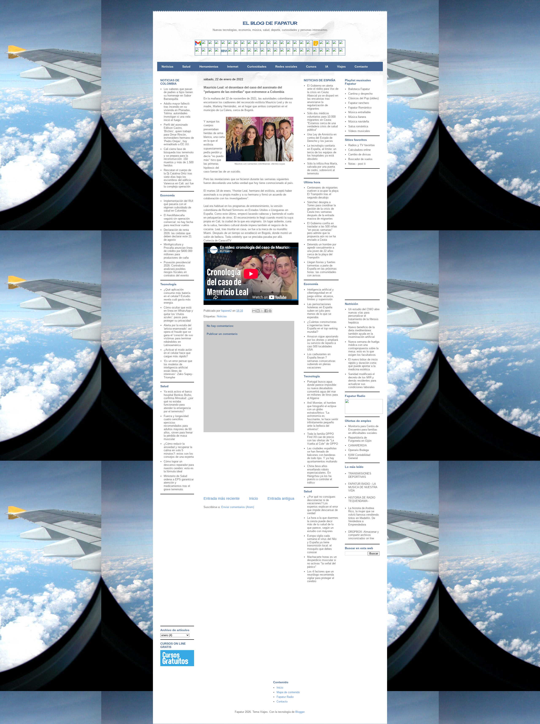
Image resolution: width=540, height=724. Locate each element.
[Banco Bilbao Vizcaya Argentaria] (224, 53)
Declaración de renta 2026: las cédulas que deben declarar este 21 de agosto (178, 234)
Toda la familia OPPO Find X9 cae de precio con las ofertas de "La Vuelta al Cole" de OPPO (322, 438)
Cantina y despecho (360, 93)
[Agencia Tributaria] (322, 53)
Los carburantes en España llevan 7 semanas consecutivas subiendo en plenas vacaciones (321, 361)
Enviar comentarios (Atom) (237, 507)
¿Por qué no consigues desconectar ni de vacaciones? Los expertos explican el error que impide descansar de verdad (322, 505)
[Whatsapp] (276, 45)
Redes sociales (286, 66)
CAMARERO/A (357, 445)
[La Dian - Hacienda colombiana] (309, 53)
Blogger (299, 711)
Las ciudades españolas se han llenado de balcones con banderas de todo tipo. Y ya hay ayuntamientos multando (322, 455)
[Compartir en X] (262, 311)
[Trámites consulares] (303, 53)
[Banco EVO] (244, 53)
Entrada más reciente (222, 498)
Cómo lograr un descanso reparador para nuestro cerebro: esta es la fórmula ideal (179, 466)
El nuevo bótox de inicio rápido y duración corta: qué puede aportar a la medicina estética (363, 364)
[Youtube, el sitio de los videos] (257, 45)
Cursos (311, 66)
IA (326, 66)
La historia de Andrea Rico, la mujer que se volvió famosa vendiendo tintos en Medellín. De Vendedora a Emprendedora (363, 516)
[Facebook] (231, 45)
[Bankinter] (218, 53)
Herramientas (208, 66)
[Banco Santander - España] (198, 53)
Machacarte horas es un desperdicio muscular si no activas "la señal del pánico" (322, 561)
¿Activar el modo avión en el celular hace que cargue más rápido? (178, 353)
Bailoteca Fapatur (359, 89)
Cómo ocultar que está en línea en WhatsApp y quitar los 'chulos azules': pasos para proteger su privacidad (178, 314)
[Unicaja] (231, 53)
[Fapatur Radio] (364, 412)
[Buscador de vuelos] (322, 45)
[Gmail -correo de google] (198, 45)
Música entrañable (359, 112)
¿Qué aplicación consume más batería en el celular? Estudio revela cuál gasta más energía (177, 296)
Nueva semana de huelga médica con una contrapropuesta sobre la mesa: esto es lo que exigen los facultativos (363, 348)
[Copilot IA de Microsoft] (303, 45)
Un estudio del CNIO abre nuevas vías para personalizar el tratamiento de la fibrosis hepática (363, 316)
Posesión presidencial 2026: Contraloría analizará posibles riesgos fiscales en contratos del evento (177, 269)
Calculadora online (359, 149)
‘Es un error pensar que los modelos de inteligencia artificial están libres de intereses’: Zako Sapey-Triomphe (178, 369)
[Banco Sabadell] (211, 53)
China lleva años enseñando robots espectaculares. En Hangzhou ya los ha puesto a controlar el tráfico (319, 474)
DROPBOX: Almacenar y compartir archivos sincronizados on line (363, 535)
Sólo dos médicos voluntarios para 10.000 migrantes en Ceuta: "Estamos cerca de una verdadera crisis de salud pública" (322, 121)
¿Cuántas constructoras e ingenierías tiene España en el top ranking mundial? (322, 326)
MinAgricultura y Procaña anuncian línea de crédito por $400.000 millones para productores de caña (178, 251)
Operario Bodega (358, 450)
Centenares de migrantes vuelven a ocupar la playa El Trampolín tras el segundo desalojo (322, 192)
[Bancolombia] (257, 53)
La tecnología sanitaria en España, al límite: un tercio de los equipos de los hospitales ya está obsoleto (321, 152)
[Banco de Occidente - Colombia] (296, 53)
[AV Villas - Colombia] (250, 53)
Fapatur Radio (285, 696)
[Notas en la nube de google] (316, 45)
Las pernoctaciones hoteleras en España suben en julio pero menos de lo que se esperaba (319, 311)
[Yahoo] (204, 45)
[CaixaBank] (204, 53)
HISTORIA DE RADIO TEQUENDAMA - (361, 499)
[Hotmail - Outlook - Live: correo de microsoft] (211, 45)
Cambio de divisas (359, 154)
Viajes (341, 66)
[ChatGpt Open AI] (296, 45)
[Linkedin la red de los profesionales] (218, 45)
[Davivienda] (263, 53)
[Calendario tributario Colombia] (316, 53)
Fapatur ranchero (358, 103)
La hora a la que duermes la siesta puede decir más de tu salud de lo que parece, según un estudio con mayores (322, 524)
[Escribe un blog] (258, 311)
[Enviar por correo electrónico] (254, 311)
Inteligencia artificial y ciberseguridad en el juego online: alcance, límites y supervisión (320, 294)
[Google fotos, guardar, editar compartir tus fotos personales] (263, 45)
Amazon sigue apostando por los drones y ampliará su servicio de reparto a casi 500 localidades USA (322, 343)
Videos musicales (359, 131)
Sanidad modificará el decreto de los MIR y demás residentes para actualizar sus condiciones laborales (362, 380)
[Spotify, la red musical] (250, 45)
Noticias (167, 66)
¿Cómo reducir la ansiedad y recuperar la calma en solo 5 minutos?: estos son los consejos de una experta (179, 450)
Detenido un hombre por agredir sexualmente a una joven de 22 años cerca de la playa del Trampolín (321, 251)
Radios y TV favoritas (361, 145)
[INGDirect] (237, 53)
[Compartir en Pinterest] (270, 311)
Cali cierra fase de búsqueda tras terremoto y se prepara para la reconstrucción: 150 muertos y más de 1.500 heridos (178, 157)
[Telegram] (270, 45)
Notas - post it (357, 163)
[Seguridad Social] (335, 53)
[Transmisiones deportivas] (342, 53)
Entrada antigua (280, 498)
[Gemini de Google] (289, 45)
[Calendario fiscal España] (329, 53)
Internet (232, 66)
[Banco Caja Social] (276, 53)
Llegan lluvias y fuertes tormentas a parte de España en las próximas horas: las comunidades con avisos (322, 269)
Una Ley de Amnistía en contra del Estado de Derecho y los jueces (321, 138)
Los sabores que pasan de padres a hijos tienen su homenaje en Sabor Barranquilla (178, 94)
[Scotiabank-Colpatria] (270, 53)
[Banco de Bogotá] (283, 53)
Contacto (361, 66)
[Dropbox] (283, 45)
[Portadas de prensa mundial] (335, 45)
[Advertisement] (249, 464)
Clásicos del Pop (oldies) (363, 98)
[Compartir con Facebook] (266, 311)
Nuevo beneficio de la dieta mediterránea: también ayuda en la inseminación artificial (361, 332)
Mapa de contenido (288, 692)
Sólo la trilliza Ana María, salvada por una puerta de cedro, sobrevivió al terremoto (322, 168)
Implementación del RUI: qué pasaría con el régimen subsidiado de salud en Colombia (179, 205)
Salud (186, 66)
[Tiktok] (244, 45)
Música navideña (358, 121)
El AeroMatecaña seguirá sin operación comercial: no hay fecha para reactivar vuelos (178, 220)
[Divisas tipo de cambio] (329, 45)
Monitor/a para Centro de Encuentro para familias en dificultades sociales (363, 429)
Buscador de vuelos (360, 159)
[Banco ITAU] (289, 53)
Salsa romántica (358, 126)
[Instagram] (237, 45)
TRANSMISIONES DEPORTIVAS (359, 475)
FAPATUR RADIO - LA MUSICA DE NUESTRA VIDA (362, 487)
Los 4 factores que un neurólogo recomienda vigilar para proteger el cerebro (320, 576)
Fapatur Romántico (359, 107)
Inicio (253, 498)
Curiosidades (256, 66)
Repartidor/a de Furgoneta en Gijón (359, 439)
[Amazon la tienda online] (342, 45)
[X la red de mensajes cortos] (224, 45)
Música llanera (357, 116)
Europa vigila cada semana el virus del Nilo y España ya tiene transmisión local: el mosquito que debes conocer (321, 544)
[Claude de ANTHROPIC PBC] (309, 45)
